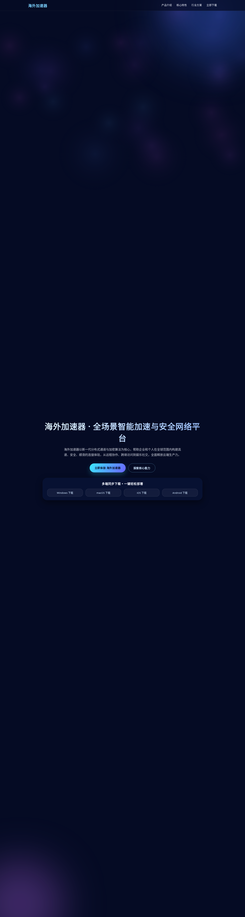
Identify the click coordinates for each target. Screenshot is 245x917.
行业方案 (197, 5)
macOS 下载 (103, 492)
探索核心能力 (142, 468)
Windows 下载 (65, 492)
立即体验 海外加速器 (108, 468)
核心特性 (181, 5)
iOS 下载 (141, 492)
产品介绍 (167, 5)
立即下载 (211, 5)
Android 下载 (180, 492)
